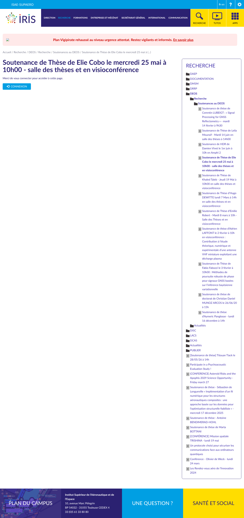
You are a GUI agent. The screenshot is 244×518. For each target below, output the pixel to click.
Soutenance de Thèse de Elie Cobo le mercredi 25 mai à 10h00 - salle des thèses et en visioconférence (219, 164)
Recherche (20, 52)
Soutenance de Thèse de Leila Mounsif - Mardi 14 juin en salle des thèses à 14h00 (219, 135)
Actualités (200, 325)
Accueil (7, 52)
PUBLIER (195, 350)
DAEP (193, 74)
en (222, 4)
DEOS (32, 52)
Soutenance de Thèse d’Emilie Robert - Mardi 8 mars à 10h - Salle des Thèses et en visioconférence (219, 217)
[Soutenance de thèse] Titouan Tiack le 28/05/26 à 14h (212, 357)
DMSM (194, 83)
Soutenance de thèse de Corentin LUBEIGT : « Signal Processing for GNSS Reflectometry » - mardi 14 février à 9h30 (218, 117)
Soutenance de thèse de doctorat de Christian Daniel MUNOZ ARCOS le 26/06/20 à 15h (219, 301)
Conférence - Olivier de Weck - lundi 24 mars (211, 461)
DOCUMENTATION (202, 79)
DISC (193, 330)
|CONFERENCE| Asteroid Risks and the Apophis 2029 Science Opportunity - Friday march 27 (213, 378)
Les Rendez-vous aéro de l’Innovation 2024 (211, 470)
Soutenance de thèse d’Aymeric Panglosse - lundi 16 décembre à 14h (218, 316)
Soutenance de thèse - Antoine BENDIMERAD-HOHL (208, 420)
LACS (193, 335)
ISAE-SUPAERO (22, 4)
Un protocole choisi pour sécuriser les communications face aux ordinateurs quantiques (212, 450)
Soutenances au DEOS (66, 52)
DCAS (193, 340)
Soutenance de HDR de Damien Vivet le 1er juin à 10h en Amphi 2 (217, 148)
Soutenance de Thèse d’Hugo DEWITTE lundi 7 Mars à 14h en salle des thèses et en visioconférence (219, 199)
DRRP (193, 88)
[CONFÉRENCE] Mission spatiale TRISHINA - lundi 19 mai (209, 438)
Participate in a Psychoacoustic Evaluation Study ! (208, 367)
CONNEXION (18, 86)
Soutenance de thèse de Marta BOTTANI (208, 429)
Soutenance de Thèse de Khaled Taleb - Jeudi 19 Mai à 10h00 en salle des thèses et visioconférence (219, 182)
